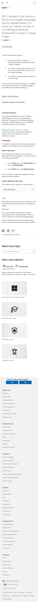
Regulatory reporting (28, 595)
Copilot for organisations (9, 403)
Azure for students (7, 481)
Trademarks (29, 592)
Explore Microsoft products (9, 413)
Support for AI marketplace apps (11, 531)
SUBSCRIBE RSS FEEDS (12, 234)
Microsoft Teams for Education (10, 464)
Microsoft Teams (7, 511)
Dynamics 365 (6, 501)
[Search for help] (7, 2)
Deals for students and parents (10, 477)
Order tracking (6, 440)
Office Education (7, 470)
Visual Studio (6, 548)
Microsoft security (7, 339)
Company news (6, 564)
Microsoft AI (6, 490)
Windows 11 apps (7, 417)
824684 (4, 220)
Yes (12, 382)
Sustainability (6, 575)
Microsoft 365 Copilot (8, 507)
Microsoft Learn (7, 527)
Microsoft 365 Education (9, 467)
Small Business (6, 514)
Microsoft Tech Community (9, 534)
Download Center (7, 430)
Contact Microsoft (7, 592)
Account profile (6, 427)
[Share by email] (12, 230)
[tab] (9, 266)
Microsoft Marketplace (8, 538)
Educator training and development (12, 474)
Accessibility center (8, 360)
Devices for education (8, 460)
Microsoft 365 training (9, 318)
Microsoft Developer (8, 524)
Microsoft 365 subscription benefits (13, 297)
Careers (5, 558)
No (25, 382)
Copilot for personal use (9, 407)
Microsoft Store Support (9, 433)
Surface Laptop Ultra (8, 400)
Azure (4, 497)
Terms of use (21, 592)
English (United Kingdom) (12, 581)
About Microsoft (7, 561)
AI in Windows (6, 410)
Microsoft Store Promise (9, 447)
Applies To (6, 40)
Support (5, 7)
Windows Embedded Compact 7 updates (15, 130)
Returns (5, 437)
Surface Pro (5, 393)
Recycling (5, 444)
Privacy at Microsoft (8, 568)
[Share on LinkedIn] (7, 230)
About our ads (6, 595)
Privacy (15, 592)
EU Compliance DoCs (16, 595)
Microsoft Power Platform (9, 541)
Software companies (8, 544)
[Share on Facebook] (3, 230)
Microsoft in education (8, 457)
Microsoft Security (7, 494)
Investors (5, 571)
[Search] (33, 251)
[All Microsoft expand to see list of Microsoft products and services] (2, 2)
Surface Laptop (6, 396)
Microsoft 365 (6, 504)
